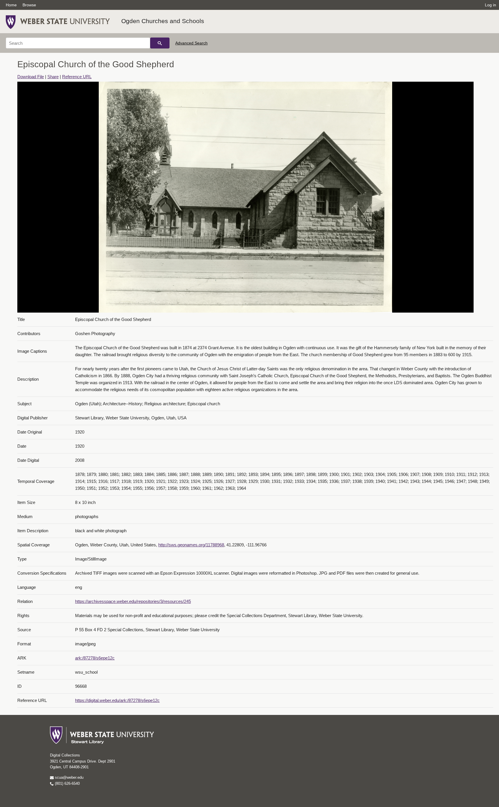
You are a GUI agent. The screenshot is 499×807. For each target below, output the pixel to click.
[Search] (160, 43)
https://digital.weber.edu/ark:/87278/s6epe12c (117, 700)
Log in (490, 5)
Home (11, 5)
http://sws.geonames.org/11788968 (191, 544)
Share (53, 76)
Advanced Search (191, 43)
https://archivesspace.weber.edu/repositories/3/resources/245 (133, 601)
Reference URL (77, 76)
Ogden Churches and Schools (162, 21)
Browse (29, 5)
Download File (30, 76)
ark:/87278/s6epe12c (95, 657)
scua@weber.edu (68, 777)
